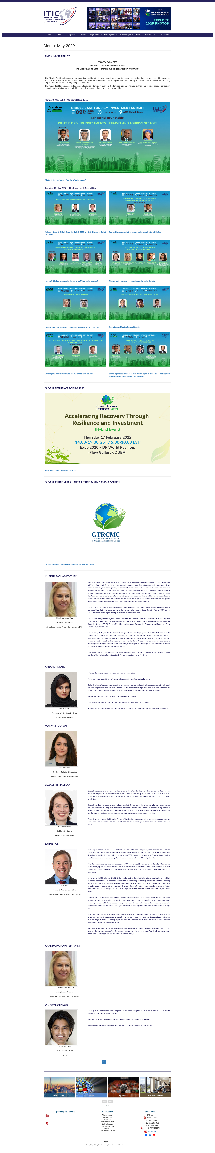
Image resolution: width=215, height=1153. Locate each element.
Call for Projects (107, 1124)
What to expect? (107, 1115)
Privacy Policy (89, 1145)
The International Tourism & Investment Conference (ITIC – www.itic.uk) (60, 15)
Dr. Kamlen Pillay (56, 1005)
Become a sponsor (107, 1126)
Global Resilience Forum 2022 (64, 388)
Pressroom (107, 1128)
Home (49, 35)
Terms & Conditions (120, 1145)
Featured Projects (107, 1122)
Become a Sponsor (126, 35)
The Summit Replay (57, 56)
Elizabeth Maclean (57, 785)
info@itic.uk (152, 1132)
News (138, 35)
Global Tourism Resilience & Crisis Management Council (83, 482)
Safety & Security (109, 1145)
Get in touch (165, 35)
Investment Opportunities (109, 35)
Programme (71, 35)
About (59, 35)
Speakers (83, 35)
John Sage (52, 844)
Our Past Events (150, 35)
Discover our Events (107, 1131)
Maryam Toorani (56, 726)
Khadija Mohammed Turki (62, 946)
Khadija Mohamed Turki (61, 576)
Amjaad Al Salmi (55, 667)
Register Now (94, 35)
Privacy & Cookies (98, 1145)
